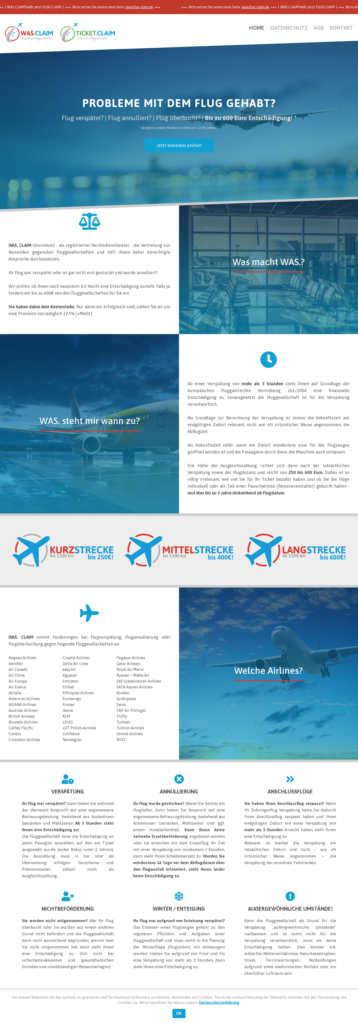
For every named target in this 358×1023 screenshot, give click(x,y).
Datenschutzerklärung (219, 1002)
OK (179, 1013)
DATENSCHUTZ (289, 27)
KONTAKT (341, 27)
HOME (256, 27)
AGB (319, 27)
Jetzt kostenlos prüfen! (179, 145)
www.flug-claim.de (114, 7)
